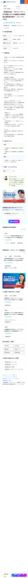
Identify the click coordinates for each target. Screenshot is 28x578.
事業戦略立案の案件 (6, 380)
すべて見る (23, 229)
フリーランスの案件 (11, 375)
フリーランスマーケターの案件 (9, 376)
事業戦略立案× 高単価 (9, 367)
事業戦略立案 (15, 48)
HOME (3, 375)
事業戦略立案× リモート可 (10, 362)
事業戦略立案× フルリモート (11, 364)
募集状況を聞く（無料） (19, 575)
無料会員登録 (14, 221)
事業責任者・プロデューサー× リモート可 (14, 369)
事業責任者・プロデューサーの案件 (9, 378)
